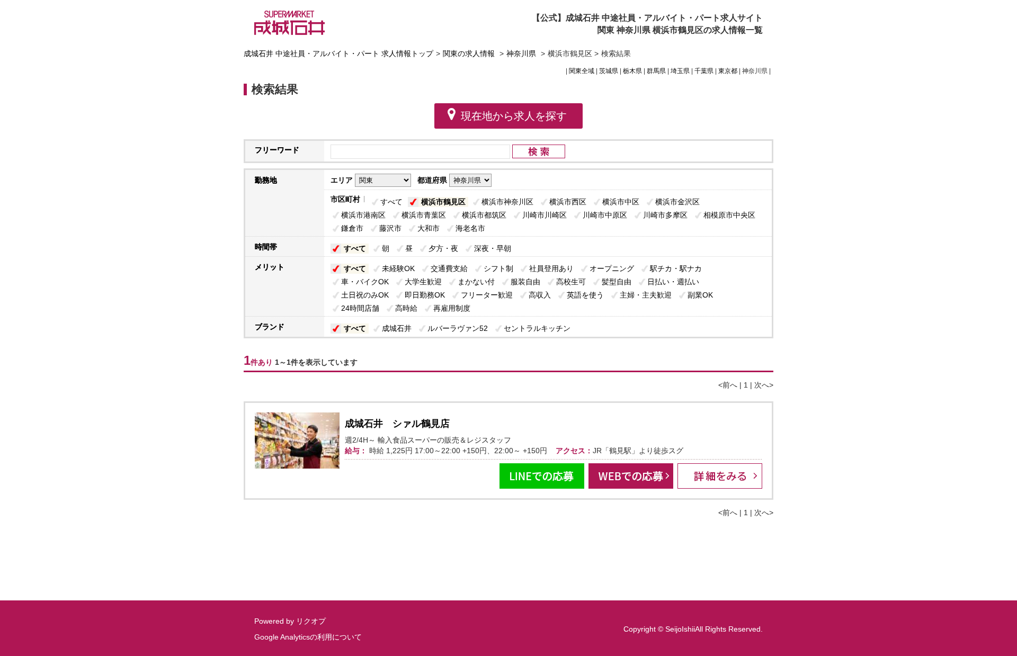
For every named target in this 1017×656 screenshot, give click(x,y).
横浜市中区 (620, 201)
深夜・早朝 (492, 248)
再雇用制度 (451, 308)
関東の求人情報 (470, 53)
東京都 (727, 71)
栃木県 (632, 71)
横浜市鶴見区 (443, 201)
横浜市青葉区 (424, 215)
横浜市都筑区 (484, 215)
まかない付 (476, 281)
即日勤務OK (425, 295)
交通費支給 (449, 268)
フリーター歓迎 (487, 295)
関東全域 (581, 71)
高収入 (540, 295)
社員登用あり (551, 268)
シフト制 (498, 268)
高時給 (406, 308)
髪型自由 (616, 281)
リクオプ (311, 621)
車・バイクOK (365, 281)
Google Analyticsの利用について (308, 637)
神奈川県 (521, 53)
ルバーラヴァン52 (457, 328)
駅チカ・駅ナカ (676, 268)
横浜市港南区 (363, 215)
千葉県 (703, 71)
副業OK (700, 295)
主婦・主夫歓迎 (646, 295)
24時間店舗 (360, 308)
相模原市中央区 (729, 215)
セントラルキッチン (537, 328)
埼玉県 (680, 71)
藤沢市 (390, 228)
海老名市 (470, 228)
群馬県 (656, 71)
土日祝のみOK (365, 295)
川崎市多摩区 (665, 215)
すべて (391, 201)
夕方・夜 (443, 248)
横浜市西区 (567, 201)
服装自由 (525, 281)
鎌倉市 (352, 228)
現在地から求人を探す (514, 116)
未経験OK (398, 268)
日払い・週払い (673, 281)
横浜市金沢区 (677, 201)
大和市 (428, 228)
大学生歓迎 (423, 281)
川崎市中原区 (605, 215)
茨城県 (608, 71)
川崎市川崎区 (544, 215)
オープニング (612, 268)
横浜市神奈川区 (507, 201)
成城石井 (397, 328)
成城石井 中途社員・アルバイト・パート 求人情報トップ (338, 53)
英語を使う (585, 295)
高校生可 (571, 281)
